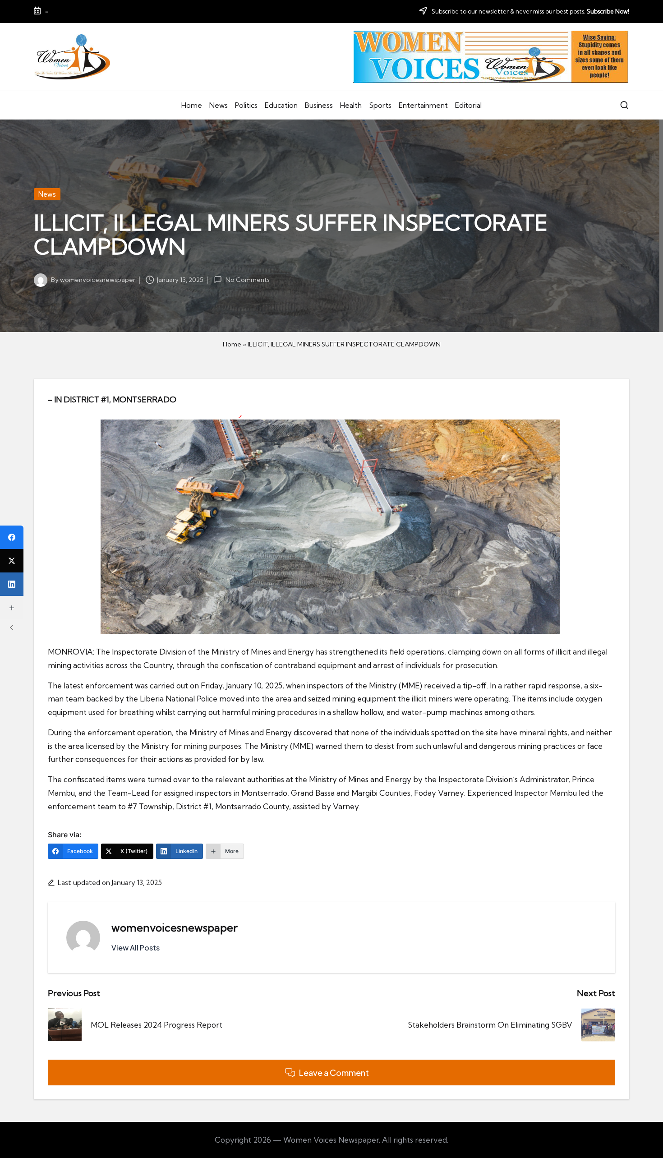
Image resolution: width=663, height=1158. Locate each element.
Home (232, 344)
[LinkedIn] (11, 584)
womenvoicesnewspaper (174, 927)
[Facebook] (11, 537)
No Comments (247, 280)
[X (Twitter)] (11, 560)
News (47, 194)
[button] (135, 947)
